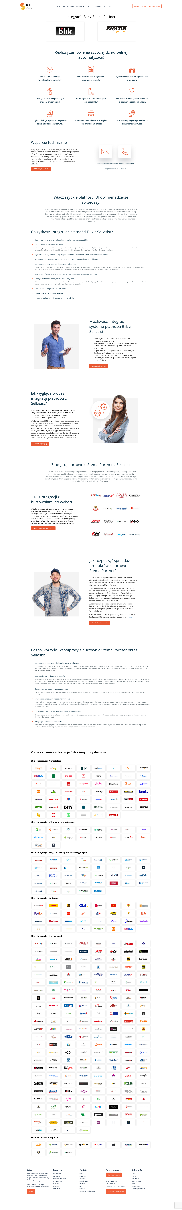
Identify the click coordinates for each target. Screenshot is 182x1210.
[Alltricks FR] (83, 807)
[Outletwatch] (38, 1060)
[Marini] (68, 1037)
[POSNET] (98, 1145)
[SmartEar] (98, 1076)
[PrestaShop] (68, 829)
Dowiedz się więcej (40, 444)
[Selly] (143, 837)
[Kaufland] (83, 776)
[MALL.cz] (113, 791)
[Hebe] (98, 784)
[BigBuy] (128, 959)
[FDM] (53, 998)
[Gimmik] (143, 998)
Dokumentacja (136, 1181)
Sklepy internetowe (59, 1179)
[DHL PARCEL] (53, 905)
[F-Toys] (128, 990)
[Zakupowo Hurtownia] (113, 1122)
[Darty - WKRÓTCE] (53, 815)
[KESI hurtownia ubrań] (68, 1021)
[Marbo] (53, 1037)
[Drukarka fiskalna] (113, 1145)
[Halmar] (53, 1006)
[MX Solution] (38, 1044)
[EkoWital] (53, 990)
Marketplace (57, 1174)
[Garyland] (128, 998)
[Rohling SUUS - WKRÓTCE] (68, 921)
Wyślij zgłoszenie (114, 1175)
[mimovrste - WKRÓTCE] (98, 815)
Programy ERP (57, 1181)
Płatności (56, 1186)
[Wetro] (143, 1091)
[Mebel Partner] (53, 1044)
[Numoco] (98, 1052)
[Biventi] (83, 967)
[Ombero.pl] (53, 1115)
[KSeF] (113, 883)
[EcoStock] (128, 982)
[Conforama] (53, 799)
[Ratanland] (143, 1115)
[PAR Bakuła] (83, 1060)
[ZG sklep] (83, 1099)
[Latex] (38, 1029)
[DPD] (98, 905)
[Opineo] (53, 1145)
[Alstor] (143, 1099)
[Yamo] (53, 1099)
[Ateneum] (83, 951)
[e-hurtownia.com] (98, 982)
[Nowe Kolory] (38, 929)
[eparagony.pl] (53, 883)
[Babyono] (53, 959)
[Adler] (83, 943)
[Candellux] (143, 967)
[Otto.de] (68, 776)
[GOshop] (38, 845)
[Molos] (98, 1044)
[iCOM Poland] (38, 1013)
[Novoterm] (128, 1115)
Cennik (89, 6)
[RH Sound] (113, 1068)
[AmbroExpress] (98, 913)
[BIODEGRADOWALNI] (38, 967)
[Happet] (68, 1006)
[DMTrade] (38, 982)
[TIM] (113, 1083)
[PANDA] (68, 1060)
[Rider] (128, 1068)
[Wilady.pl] (38, 1099)
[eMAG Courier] (128, 929)
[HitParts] (98, 1006)
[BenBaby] (113, 959)
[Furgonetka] (53, 913)
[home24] (83, 791)
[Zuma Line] (83, 1122)
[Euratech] (113, 990)
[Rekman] (83, 1115)
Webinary (82, 1184)
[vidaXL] (83, 1091)
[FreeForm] (98, 998)
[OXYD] (53, 1060)
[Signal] (83, 1076)
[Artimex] (53, 951)
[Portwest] (68, 1115)
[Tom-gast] (143, 1083)
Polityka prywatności (138, 1189)
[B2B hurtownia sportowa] (128, 951)
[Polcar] (38, 1068)
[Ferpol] (143, 975)
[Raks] (143, 867)
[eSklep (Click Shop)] (113, 829)
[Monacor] (113, 1044)
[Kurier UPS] (68, 905)
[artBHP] (38, 1107)
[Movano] (38, 1052)
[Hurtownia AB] (113, 1006)
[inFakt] (143, 875)
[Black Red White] (68, 784)
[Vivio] (113, 1091)
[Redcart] (83, 837)
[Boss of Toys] (113, 967)
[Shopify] (68, 837)
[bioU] (68, 967)
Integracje (80, 6)
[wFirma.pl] (68, 860)
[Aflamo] (98, 1115)
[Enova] (83, 867)
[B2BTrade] (143, 951)
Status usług (136, 1186)
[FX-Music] (113, 998)
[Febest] (68, 998)
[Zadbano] (38, 921)
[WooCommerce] (83, 829)
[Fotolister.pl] (68, 1145)
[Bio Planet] (53, 1107)
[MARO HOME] (98, 1037)
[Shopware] (38, 837)
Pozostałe (56, 1189)
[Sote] (128, 837)
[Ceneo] (38, 1145)
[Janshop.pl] (128, 1013)
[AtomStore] (113, 837)
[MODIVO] (98, 776)
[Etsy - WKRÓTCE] (128, 784)
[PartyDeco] (113, 1060)
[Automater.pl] (128, 1145)
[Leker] (83, 1029)
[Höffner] (143, 799)
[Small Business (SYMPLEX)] (38, 875)
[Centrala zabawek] (38, 975)
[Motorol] (143, 1044)
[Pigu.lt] (143, 776)
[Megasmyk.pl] (68, 1044)
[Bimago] (143, 959)
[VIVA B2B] (98, 1091)
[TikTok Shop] (128, 807)
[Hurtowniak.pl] (128, 1006)
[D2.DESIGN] (83, 975)
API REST (135, 1184)
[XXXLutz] (128, 799)
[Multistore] (53, 1052)
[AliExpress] (83, 784)
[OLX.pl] (83, 768)
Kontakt (98, 6)
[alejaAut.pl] (128, 1099)
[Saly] (143, 829)
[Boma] (98, 967)
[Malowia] (38, 1115)
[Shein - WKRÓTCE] (143, 807)
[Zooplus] (38, 807)
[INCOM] (83, 1013)
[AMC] (113, 943)
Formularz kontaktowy (116, 1191)
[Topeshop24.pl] (38, 1091)
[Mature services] (143, 1037)
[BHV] (68, 807)
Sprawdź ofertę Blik (99, 366)
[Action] (53, 943)
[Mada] (38, 1037)
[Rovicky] (38, 1076)
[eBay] (53, 768)
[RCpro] (68, 1068)
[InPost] (53, 929)
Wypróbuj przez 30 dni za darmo (147, 6)
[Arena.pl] (68, 768)
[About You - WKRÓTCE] (83, 815)
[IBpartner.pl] (113, 1115)
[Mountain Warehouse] (98, 807)
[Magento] (53, 829)
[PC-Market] (128, 867)
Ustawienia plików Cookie (88, 1191)
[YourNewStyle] (68, 1099)
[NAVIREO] (53, 860)
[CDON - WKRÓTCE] (68, 815)
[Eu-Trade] (98, 990)
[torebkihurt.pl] (38, 1122)
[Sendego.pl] (38, 905)
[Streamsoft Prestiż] (53, 875)
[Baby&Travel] (38, 959)
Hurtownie (56, 1176)
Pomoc (134, 1176)
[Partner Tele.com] (98, 1060)
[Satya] (53, 1076)
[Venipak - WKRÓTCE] (143, 921)
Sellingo (82, 1179)
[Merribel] (143, 1122)
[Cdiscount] (143, 784)
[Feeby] (83, 1107)
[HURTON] (38, 1130)
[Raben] (53, 921)
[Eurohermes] (98, 921)
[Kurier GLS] (83, 905)
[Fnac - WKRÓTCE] (38, 815)
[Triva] (113, 875)
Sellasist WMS (68, 6)
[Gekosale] (128, 829)
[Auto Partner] (98, 951)
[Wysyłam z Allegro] (143, 913)
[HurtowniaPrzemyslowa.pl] (143, 1006)
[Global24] (128, 921)
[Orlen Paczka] (68, 913)
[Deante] (113, 975)
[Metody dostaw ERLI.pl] (68, 929)
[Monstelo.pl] (128, 1044)
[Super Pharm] (98, 799)
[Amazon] (143, 768)
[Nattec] (68, 1052)
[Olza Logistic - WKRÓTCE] (83, 921)
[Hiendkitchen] (128, 1107)
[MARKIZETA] (83, 1037)
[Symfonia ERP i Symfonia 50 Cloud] (113, 860)
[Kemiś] (53, 1021)
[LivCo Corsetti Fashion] (113, 1029)
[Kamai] (38, 1021)
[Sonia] (128, 1076)
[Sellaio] (53, 845)
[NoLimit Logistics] (113, 913)
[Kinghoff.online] (83, 1021)
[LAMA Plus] (128, 1021)
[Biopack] (53, 967)
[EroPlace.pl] (68, 990)
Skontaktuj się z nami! (41, 169)
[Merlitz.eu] (83, 1044)
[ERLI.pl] (113, 768)
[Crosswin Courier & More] (98, 929)
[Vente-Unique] (83, 799)
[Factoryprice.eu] (68, 1107)
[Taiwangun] (98, 1083)
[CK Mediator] (68, 1130)
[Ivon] (98, 1013)
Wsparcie (107, 6)
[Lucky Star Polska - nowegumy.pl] (128, 1029)
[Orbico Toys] (128, 1052)
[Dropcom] (83, 982)
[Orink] (143, 1052)
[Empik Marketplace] (98, 768)
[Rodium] (143, 1068)
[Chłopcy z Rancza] (53, 975)
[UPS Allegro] (128, 913)
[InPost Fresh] (53, 776)
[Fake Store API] (98, 1122)
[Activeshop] (68, 943)
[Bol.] (143, 791)
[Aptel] (143, 943)
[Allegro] (38, 768)
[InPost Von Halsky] (113, 807)
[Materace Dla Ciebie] (113, 1037)
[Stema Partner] (53, 1083)
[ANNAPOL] (128, 943)
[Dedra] (128, 975)
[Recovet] (83, 1068)
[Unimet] (53, 1091)
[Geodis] (113, 921)
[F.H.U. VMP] (143, 990)
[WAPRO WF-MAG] (38, 860)
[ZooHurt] (98, 1099)
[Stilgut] (68, 1083)
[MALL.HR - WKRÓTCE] (113, 815)
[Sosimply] (143, 1076)
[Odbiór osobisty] (83, 913)
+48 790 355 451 (111, 1184)
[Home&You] (128, 776)
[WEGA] (128, 1091)
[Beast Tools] (68, 959)
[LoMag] (113, 867)
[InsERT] (98, 891)
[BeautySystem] (83, 959)
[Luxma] (143, 1029)
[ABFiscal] (53, 1152)
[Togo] (128, 1083)
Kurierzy (56, 1184)
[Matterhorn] (128, 1037)
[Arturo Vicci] (68, 951)
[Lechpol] (68, 1029)
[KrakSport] (98, 1021)
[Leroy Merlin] (53, 791)
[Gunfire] (113, 1107)
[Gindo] (83, 1130)
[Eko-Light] (143, 982)
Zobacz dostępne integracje (43, 528)
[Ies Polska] (53, 1013)
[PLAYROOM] (128, 1060)
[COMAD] (68, 975)
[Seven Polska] (68, 1076)
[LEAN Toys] (53, 1029)
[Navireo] (98, 883)
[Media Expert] (128, 791)
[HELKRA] (83, 1006)
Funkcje (57, 6)
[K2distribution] (143, 1013)
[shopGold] (53, 837)
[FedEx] (38, 913)
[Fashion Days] (38, 799)
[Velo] (68, 1091)
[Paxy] (83, 929)
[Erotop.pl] (83, 990)
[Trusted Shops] (38, 1152)
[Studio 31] (83, 1083)
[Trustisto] (143, 1145)
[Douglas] (113, 784)
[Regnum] (98, 1068)
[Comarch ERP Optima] (128, 860)
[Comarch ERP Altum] (68, 867)
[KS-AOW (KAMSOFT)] (98, 867)
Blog (81, 1186)
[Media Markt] (68, 791)
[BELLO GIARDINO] (98, 959)
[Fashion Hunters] (38, 998)
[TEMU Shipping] (113, 929)
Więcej (31, 1191)
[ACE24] (38, 943)
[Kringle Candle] (143, 1107)
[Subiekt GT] (98, 860)
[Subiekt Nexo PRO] (83, 860)
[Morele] (38, 784)
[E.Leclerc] (113, 799)
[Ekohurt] (38, 990)
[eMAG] (38, 776)
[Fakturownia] (128, 875)
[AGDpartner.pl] (98, 943)
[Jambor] (113, 1013)
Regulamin (135, 1179)
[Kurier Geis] (128, 905)
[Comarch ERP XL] (143, 860)
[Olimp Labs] (113, 1052)
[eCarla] (113, 982)
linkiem (129, 617)
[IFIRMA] (68, 883)
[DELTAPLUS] (128, 1122)
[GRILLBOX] (38, 1006)
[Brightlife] (128, 967)
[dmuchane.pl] (53, 982)
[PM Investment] (143, 1060)
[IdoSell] (98, 829)
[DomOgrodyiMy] (68, 982)
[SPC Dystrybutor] (38, 1083)
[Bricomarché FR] (53, 807)
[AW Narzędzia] (113, 951)
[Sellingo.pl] (38, 829)
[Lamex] (143, 1021)
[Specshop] (68, 1122)
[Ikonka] (68, 1013)
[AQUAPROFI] (53, 1130)
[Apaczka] (143, 905)
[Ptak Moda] (53, 1068)
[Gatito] (98, 1107)
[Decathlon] (113, 776)
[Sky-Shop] (98, 837)
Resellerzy (83, 1176)
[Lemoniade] (98, 1029)
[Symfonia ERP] (98, 875)
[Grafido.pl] (83, 1145)
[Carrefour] (68, 799)
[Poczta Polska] (113, 905)
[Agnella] (113, 1099)
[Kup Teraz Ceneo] (128, 768)
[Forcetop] (83, 998)
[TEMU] (38, 791)
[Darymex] (98, 975)
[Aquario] (38, 951)
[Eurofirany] (53, 1122)
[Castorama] (53, 784)
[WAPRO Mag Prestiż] (53, 867)
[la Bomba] (113, 1021)
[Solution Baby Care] (113, 1076)
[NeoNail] (83, 1052)
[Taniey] (98, 791)
